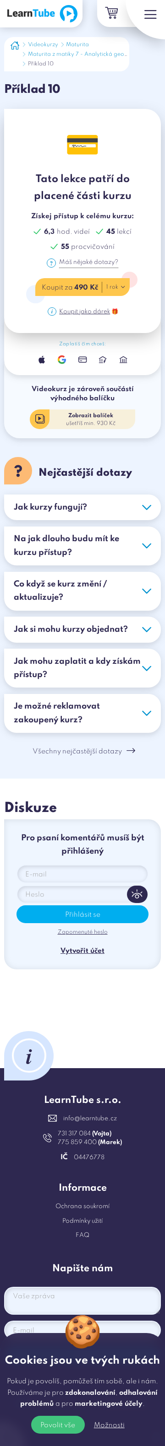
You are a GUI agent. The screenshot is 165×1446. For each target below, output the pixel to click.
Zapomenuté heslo (83, 932)
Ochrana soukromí (82, 1206)
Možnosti (109, 1425)
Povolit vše (57, 1425)
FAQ (82, 1235)
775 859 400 (90, 1142)
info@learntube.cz (90, 1119)
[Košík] (110, 13)
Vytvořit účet (82, 951)
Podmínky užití (82, 1221)
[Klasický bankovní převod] (123, 359)
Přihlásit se (82, 915)
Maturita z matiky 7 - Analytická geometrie (84, 54)
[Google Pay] (62, 359)
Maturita (77, 45)
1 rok (112, 287)
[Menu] (145, 19)
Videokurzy (43, 45)
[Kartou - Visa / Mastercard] (82, 359)
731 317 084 (84, 1134)
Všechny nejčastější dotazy (77, 751)
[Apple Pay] (41, 359)
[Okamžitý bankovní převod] (102, 359)
